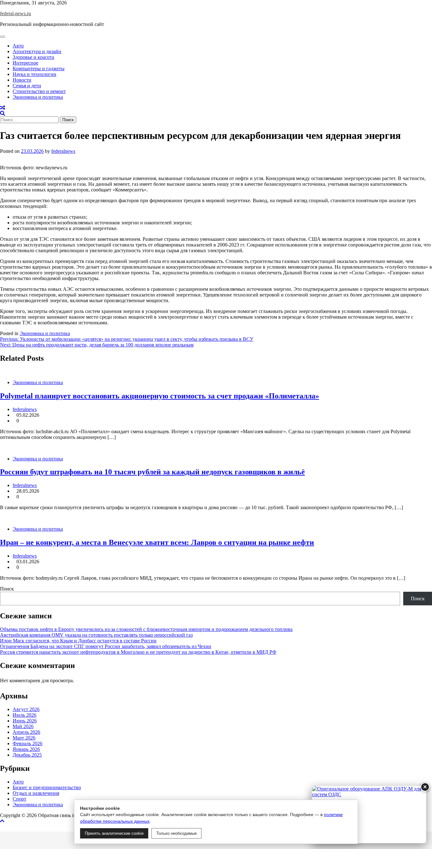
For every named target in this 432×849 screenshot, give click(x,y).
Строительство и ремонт (39, 91)
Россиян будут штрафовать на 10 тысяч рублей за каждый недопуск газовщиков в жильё (152, 472)
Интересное (25, 63)
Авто (18, 45)
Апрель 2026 (26, 732)
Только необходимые (176, 833)
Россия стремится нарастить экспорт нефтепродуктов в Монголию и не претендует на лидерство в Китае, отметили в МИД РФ (138, 652)
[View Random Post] (2, 107)
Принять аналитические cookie (114, 833)
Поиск (7, 588)
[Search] (2, 113)
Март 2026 (24, 737)
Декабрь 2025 (27, 755)
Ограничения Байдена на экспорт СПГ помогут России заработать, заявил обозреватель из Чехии (105, 646)
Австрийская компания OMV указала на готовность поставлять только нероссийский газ (96, 635)
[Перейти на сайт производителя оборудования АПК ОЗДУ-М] (369, 814)
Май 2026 (23, 726)
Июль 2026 (24, 715)
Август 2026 (26, 709)
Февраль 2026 (27, 743)
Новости (22, 80)
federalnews (63, 151)
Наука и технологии (34, 74)
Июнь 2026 (25, 720)
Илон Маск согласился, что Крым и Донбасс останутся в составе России (78, 640)
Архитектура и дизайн (37, 51)
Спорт (19, 799)
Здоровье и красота (33, 57)
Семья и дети (27, 85)
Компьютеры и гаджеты (39, 68)
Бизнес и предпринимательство (47, 787)
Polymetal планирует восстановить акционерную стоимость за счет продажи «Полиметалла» (159, 396)
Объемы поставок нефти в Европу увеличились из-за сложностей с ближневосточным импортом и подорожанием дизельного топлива (146, 629)
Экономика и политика (38, 97)
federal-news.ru (15, 13)
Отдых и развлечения (36, 793)
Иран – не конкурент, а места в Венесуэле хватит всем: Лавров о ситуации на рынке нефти (157, 542)
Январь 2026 (26, 749)
